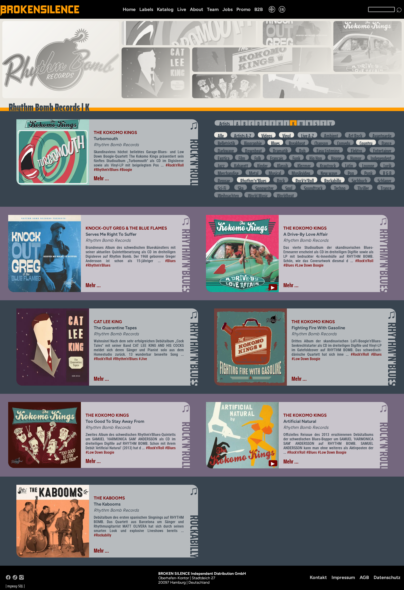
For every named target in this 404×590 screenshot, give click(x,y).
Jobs (227, 9)
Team (213, 9)
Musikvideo (301, 172)
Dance (386, 142)
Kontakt (318, 577)
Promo (243, 9)
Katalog (165, 9)
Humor (355, 157)
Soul (288, 187)
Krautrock (328, 164)
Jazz (221, 164)
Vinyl (286, 135)
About (196, 9)
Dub (302, 149)
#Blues (170, 261)
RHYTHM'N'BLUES (186, 261)
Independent (381, 157)
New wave (329, 172)
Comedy (343, 142)
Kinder (262, 164)
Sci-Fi (222, 187)
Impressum (343, 577)
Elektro (356, 149)
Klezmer (304, 164)
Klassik (282, 164)
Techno (340, 187)
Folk (257, 157)
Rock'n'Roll (305, 179)
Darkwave (226, 149)
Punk (368, 172)
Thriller (363, 187)
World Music (258, 194)
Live (181, 9)
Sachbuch (359, 179)
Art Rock (355, 135)
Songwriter (264, 187)
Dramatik (280, 149)
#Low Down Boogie (309, 265)
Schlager (384, 179)
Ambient (331, 135)
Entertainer (382, 149)
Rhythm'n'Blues (253, 179)
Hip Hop (315, 157)
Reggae (224, 179)
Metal (253, 172)
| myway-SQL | (15, 586)
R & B (387, 172)
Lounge (368, 164)
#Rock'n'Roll (175, 165)
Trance (386, 187)
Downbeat (253, 149)
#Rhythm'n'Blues (106, 169)
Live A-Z (307, 135)
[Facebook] (8, 578)
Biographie (253, 142)
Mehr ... (101, 178)
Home (129, 9)
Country (366, 142)
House (336, 157)
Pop (351, 172)
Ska (240, 187)
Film (241, 157)
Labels (146, 9)
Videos (266, 135)
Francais (276, 157)
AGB (364, 577)
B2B (258, 9)
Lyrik (387, 164)
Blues (275, 142)
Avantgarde (381, 135)
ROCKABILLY (194, 536)
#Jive (143, 359)
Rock (281, 179)
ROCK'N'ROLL (194, 162)
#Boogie (125, 169)
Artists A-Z (242, 135)
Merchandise (228, 172)
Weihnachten (228, 194)
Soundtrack (313, 187)
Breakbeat (297, 142)
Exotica (223, 157)
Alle (221, 135)
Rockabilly (332, 179)
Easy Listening (328, 149)
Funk (296, 157)
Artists (224, 123)
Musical (275, 172)
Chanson (321, 142)
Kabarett (241, 164)
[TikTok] (15, 578)
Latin (349, 164)
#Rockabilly (102, 535)
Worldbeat (285, 194)
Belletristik (226, 142)
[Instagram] (21, 578)
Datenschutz (387, 577)
